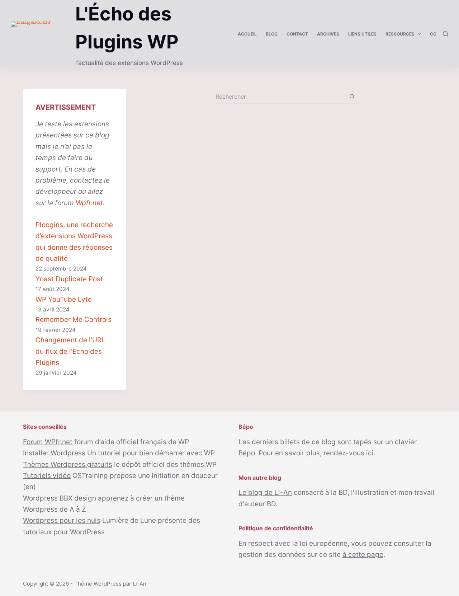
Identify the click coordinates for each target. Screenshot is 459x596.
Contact (297, 34)
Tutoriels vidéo (47, 475)
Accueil (247, 34)
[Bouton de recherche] (352, 96)
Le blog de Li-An (265, 492)
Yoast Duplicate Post (69, 279)
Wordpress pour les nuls (61, 520)
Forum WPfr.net (47, 442)
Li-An (139, 583)
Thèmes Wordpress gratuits (67, 464)
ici (370, 453)
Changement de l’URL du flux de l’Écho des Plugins (70, 351)
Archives (328, 34)
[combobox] (280, 96)
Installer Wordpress (54, 453)
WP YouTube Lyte (64, 299)
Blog (272, 34)
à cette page (362, 554)
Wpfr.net (89, 203)
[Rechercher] (445, 34)
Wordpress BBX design (59, 498)
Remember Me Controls (74, 319)
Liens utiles (362, 34)
